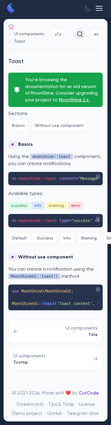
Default (19, 238)
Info (67, 238)
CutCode (89, 393)
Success (45, 238)
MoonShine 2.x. (74, 100)
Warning (89, 238)
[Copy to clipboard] (98, 176)
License (87, 404)
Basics (18, 125)
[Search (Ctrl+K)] (80, 34)
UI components (29, 33)
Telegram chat (83, 413)
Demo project (27, 413)
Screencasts (30, 404)
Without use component (59, 125)
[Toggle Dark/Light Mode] (87, 8)
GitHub (54, 413)
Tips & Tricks (61, 404)
